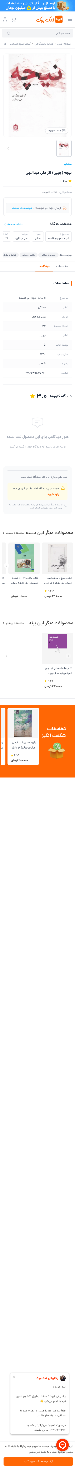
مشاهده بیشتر (15, 533)
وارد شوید (53, 494)
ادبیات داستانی (48, 255)
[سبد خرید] (13, 19)
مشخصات (62, 266)
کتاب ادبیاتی (28, 255)
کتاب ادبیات (49, 192)
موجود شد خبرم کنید (36, 1461)
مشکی (68, 164)
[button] (6, 565)
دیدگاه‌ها (44, 266)
